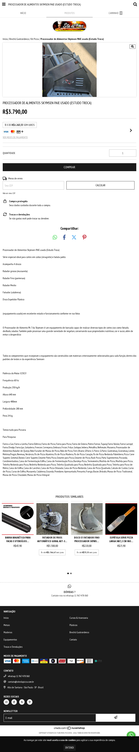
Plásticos (73, 625)
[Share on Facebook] (64, 237)
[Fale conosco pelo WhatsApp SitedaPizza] (131, 735)
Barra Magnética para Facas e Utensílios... (17, 539)
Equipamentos (10, 639)
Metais (7, 625)
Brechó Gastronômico (19, 39)
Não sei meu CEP (9, 193)
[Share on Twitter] (74, 237)
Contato (73, 639)
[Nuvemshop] (69, 729)
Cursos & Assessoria (79, 617)
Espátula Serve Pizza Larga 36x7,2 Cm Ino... (121, 539)
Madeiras (8, 632)
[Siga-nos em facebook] (14, 702)
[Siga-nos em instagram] (6, 702)
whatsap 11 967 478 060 (19, 676)
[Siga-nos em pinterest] (29, 702)
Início (5, 39)
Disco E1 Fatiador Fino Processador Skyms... (87, 539)
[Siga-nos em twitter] (22, 702)
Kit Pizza (35, 39)
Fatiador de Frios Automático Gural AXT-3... (52, 539)
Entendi (69, 747)
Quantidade (9, 153)
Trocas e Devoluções (13, 646)
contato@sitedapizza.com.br (21, 681)
